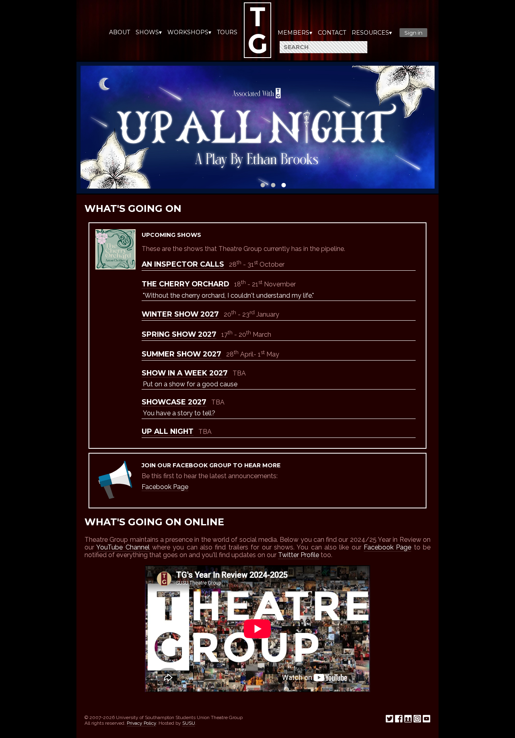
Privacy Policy (141, 723)
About (119, 32)
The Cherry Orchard (185, 284)
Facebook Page (165, 487)
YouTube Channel (122, 547)
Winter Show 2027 (180, 314)
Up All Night (168, 431)
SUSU (188, 723)
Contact (332, 32)
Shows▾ (149, 32)
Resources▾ (372, 32)
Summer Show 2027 (181, 354)
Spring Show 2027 (179, 334)
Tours (227, 32)
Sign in (413, 32)
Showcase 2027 (174, 402)
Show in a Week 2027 (185, 373)
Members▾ (295, 32)
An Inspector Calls (183, 264)
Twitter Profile (298, 555)
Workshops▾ (189, 32)
